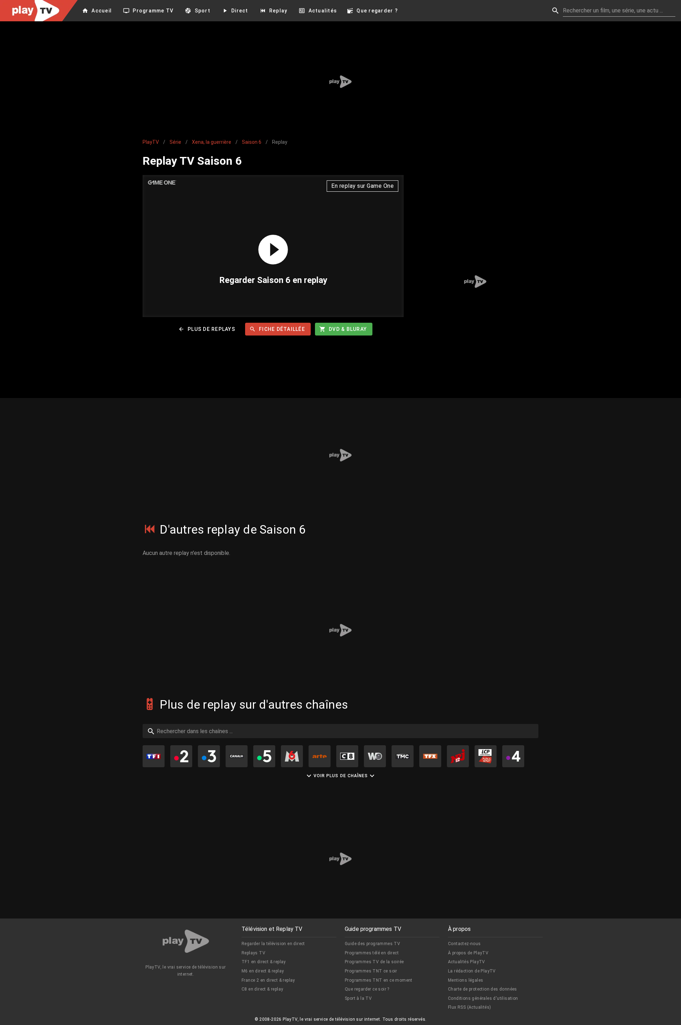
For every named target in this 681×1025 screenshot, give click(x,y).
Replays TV (253, 952)
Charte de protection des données (482, 989)
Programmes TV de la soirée (374, 961)
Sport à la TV (358, 998)
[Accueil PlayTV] (186, 942)
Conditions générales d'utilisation (483, 998)
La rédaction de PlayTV (472, 971)
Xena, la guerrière (211, 142)
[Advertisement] (340, 81)
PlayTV (151, 142)
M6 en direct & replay (263, 971)
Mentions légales (465, 980)
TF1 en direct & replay (264, 961)
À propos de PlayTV (468, 952)
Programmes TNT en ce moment (379, 980)
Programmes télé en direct (372, 952)
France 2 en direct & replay (268, 980)
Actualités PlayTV (466, 961)
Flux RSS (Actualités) (469, 1007)
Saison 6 (251, 142)
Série (175, 142)
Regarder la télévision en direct (273, 943)
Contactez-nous (464, 943)
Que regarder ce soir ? (367, 989)
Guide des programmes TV (372, 943)
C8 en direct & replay (262, 989)
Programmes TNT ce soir (371, 971)
